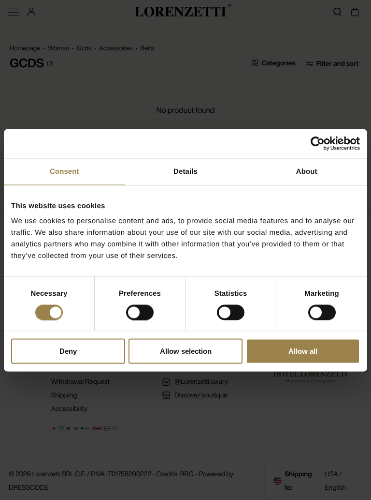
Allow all (302, 351)
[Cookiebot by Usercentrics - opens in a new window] (317, 143)
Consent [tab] (64, 171)
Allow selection (186, 351)
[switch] (140, 312)
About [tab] (306, 171)
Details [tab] (185, 171)
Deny (68, 351)
